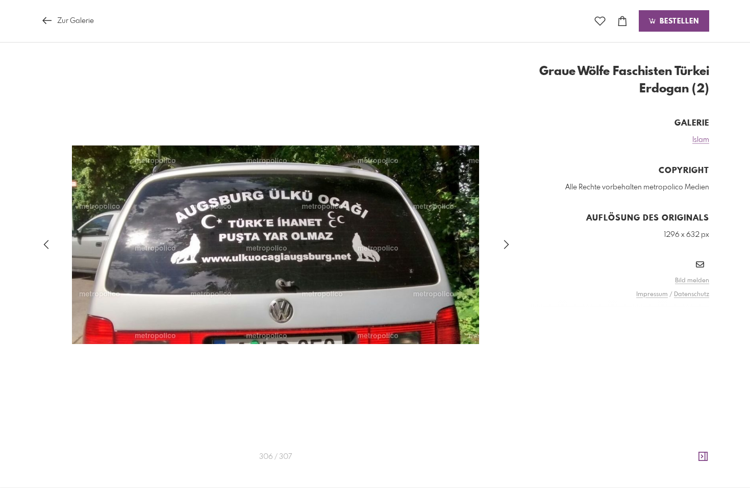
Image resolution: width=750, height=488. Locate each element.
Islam (700, 139)
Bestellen (678, 21)
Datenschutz (691, 294)
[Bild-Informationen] (703, 457)
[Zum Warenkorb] (622, 21)
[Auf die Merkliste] (600, 21)
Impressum (652, 294)
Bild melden (692, 281)
